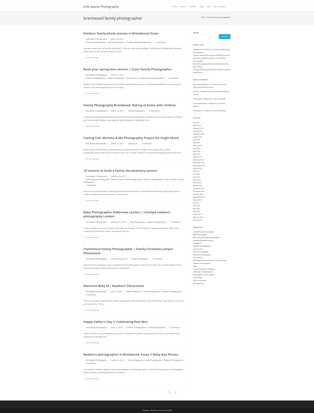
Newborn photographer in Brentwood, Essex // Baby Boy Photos (130, 354)
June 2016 (196, 140)
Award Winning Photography (97, 179)
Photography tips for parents (203, 275)
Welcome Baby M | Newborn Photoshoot (113, 286)
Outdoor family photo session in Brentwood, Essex (121, 33)
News (195, 266)
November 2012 (199, 191)
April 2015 (196, 143)
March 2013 (197, 183)
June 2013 (196, 174)
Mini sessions (132, 78)
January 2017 (197, 131)
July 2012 (196, 203)
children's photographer (96, 42)
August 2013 (197, 168)
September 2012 (199, 197)
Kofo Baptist (197, 99)
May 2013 (196, 177)
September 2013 (199, 165)
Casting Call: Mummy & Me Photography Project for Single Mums (131, 138)
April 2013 (196, 180)
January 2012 (197, 220)
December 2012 (198, 188)
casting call (132, 143)
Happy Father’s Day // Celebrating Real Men (115, 322)
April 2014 (196, 154)
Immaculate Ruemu (200, 103)
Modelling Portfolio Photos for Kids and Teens (209, 260)
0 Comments (160, 42)
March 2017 (197, 125)
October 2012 (198, 194)
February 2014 (198, 160)
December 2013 (198, 162)
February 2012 (198, 217)
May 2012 (196, 208)
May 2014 (196, 151)
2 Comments (91, 185)
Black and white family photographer (126, 179)
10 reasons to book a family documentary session (120, 170)
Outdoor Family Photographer (138, 42)
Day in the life (171, 179)
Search (196, 32)
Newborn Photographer (156, 222)
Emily (195, 91)
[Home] (198, 17)
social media (197, 278)
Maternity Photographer (202, 255)
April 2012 (196, 211)
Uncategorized (198, 283)
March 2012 (197, 214)
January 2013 (197, 185)
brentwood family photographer (219, 17)
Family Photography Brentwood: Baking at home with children (129, 105)
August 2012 (197, 200)
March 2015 (197, 145)
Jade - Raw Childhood (200, 84)
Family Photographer (116, 42)
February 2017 (198, 128)
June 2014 (196, 148)
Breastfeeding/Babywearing (203, 240)
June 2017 (196, 122)
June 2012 (196, 205)
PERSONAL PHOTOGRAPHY (203, 272)
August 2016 (197, 137)
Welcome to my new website (215, 99)
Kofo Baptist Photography (101, 7)
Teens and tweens (199, 280)
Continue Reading (94, 58)
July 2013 (196, 171)
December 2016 (198, 134)
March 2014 (197, 157)
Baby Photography (137, 222)
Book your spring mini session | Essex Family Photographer (127, 69)
